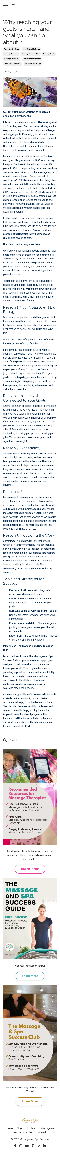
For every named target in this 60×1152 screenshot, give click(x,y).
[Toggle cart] (12, 5)
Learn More (30, 976)
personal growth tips (33, 64)
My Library (31, 1128)
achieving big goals (11, 49)
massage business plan (31, 54)
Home (10, 1128)
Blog (19, 1128)
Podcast (41, 1132)
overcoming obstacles (12, 64)
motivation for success (32, 59)
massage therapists (11, 59)
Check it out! (30, 869)
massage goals (49, 54)
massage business (11, 54)
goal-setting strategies (31, 49)
